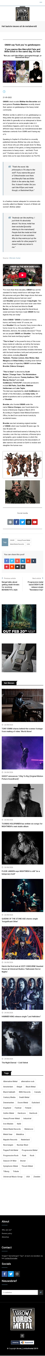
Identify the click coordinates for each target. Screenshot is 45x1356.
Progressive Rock (10, 1155)
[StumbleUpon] (28, 561)
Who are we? (7, 1230)
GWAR (12, 540)
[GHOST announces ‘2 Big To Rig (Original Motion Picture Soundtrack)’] (22, 753)
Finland (28, 1108)
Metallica (20, 1134)
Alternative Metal (10, 1081)
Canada (37, 1092)
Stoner (23, 1161)
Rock (32, 1155)
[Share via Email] (17, 566)
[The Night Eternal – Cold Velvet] (22, 1039)
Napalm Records (10, 1140)
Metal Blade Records (17, 544)
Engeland (7, 1108)
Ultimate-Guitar (15, 258)
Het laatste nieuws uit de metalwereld (19, 26)
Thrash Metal (27, 1166)
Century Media (9, 1097)
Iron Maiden (8, 1124)
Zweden (36, 1177)
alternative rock (27, 1081)
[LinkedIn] (22, 561)
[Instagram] (29, 522)
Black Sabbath (9, 1092)
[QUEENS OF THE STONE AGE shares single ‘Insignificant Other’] (22, 896)
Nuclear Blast (22, 1145)
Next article (36, 578)
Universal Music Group (12, 1177)
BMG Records (25, 1092)
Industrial (27, 1118)
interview (13, 142)
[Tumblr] (33, 561)
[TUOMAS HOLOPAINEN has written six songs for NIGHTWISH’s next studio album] (22, 801)
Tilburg (6, 1171)
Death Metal (24, 1097)
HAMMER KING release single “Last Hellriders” (21, 1016)
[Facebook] (5, 1274)
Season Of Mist (9, 1161)
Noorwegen (8, 1145)
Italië (19, 1124)
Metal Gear (7, 1134)
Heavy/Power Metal (23, 540)
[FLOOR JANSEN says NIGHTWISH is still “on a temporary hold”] (22, 848)
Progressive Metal (29, 1150)
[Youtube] (35, 522)
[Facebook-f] (16, 522)
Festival (18, 1108)
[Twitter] (22, 522)
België (19, 1087)
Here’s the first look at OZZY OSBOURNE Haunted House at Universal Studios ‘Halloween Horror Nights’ (22, 969)
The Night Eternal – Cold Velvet (15, 1063)
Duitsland (36, 1103)
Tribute (16, 1171)
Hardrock (33, 1113)
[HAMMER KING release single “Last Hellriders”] (22, 993)
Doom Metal (23, 1103)
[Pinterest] (6, 566)
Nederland (25, 1140)
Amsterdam (8, 1087)
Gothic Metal (8, 1113)
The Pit (36, 156)
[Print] (22, 566)
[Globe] (10, 522)
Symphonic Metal (10, 1166)
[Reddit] (12, 566)
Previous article (10, 578)
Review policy (7, 1233)
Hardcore (22, 1113)
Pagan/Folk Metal (10, 1150)
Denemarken (8, 1103)
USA (28, 544)
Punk (24, 1155)
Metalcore (28, 1129)
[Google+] (17, 561)
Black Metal (31, 1087)
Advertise (5, 1237)
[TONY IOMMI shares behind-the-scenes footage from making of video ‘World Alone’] (22, 706)
